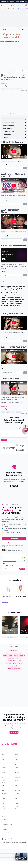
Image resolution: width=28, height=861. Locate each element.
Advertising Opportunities (7, 824)
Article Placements (6, 821)
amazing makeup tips (19, 655)
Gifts (3, 775)
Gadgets (3, 772)
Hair (16, 775)
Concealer (13, 89)
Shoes (16, 795)
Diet (2, 764)
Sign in (3, 546)
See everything (5, 602)
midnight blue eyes (8, 655)
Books (3, 759)
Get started (22, 568)
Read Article (12, 637)
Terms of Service (5, 832)
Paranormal (17, 790)
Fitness (16, 767)
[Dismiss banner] (25, 444)
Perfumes (17, 793)
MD (13, 70)
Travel (16, 803)
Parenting (10, 8)
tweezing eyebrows (14, 671)
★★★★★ (24, 29)
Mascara (7, 89)
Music (16, 788)
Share (25, 71)
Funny (16, 770)
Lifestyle (3, 782)
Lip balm (3, 89)
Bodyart (16, 757)
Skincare (3, 798)
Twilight (3, 806)
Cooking (3, 762)
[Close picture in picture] (16, 854)
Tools (16, 808)
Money (16, 785)
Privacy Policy (4, 829)
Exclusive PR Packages (6, 827)
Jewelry (16, 780)
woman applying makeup (14, 666)
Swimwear (17, 801)
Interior (3, 780)
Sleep (16, 798)
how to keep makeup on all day (14, 663)
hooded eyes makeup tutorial (14, 660)
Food (14, 8)
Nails (3, 790)
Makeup (3, 785)
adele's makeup (14, 650)
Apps (16, 751)
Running (3, 795)
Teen (3, 803)
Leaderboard (5, 568)
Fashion (3, 767)
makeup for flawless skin (14, 668)
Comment (4, 439)
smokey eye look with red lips (14, 653)
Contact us (4, 816)
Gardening (19, 8)
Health (23, 8)
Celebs (3, 8)
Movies (3, 788)
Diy (6, 8)
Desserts (17, 762)
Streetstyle (4, 801)
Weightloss (4, 808)
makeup (4, 29)
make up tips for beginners (14, 658)
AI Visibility (4, 819)
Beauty (3, 757)
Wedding (17, 806)
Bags (3, 754)
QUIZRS (26, 90)
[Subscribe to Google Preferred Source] (8, 448)
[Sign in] (26, 5)
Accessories (4, 751)
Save (19, 71)
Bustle (5, 76)
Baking (16, 754)
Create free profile (14, 538)
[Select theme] (23, 5)
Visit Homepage (14, 732)
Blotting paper (18, 89)
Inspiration (17, 777)
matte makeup (12, 301)
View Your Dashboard (15, 542)
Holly (3, 71)
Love (16, 782)
